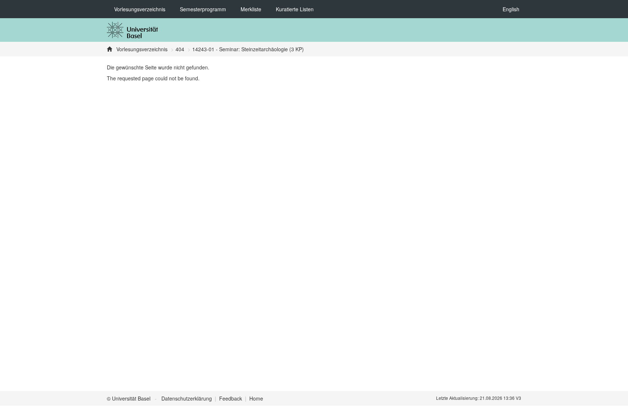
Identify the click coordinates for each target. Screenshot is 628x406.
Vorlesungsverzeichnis (139, 9)
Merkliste (251, 9)
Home (256, 398)
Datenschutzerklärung (186, 398)
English (511, 9)
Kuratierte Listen (295, 9)
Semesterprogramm (203, 9)
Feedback (230, 398)
